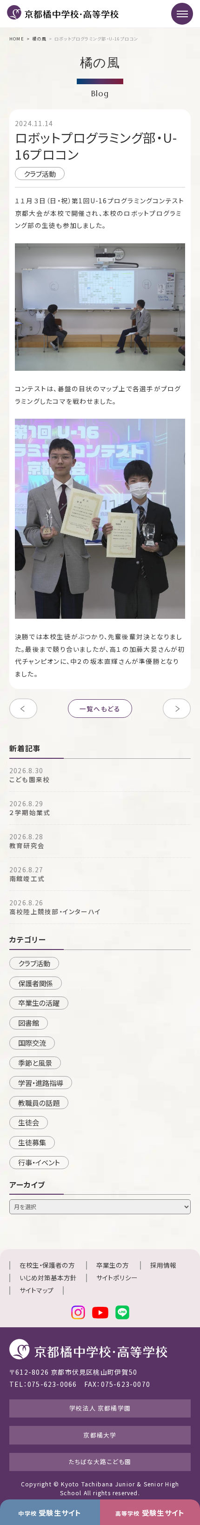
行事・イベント (39, 1162)
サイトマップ (36, 1290)
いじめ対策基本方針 (48, 1277)
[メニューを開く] (182, 14)
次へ (177, 708)
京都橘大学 (99, 1435)
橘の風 (39, 38)
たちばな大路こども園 (99, 1461)
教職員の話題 (39, 1102)
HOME (16, 38)
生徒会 (28, 1122)
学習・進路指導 (40, 1082)
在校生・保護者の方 (47, 1265)
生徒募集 (32, 1142)
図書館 (28, 1022)
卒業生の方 (112, 1265)
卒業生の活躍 (39, 1002)
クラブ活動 (40, 173)
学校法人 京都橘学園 (100, 1408)
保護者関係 (35, 983)
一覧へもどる (100, 708)
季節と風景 (35, 1062)
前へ (23, 708)
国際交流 (32, 1042)
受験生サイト (49, 1512)
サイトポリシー (117, 1277)
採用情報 (163, 1265)
